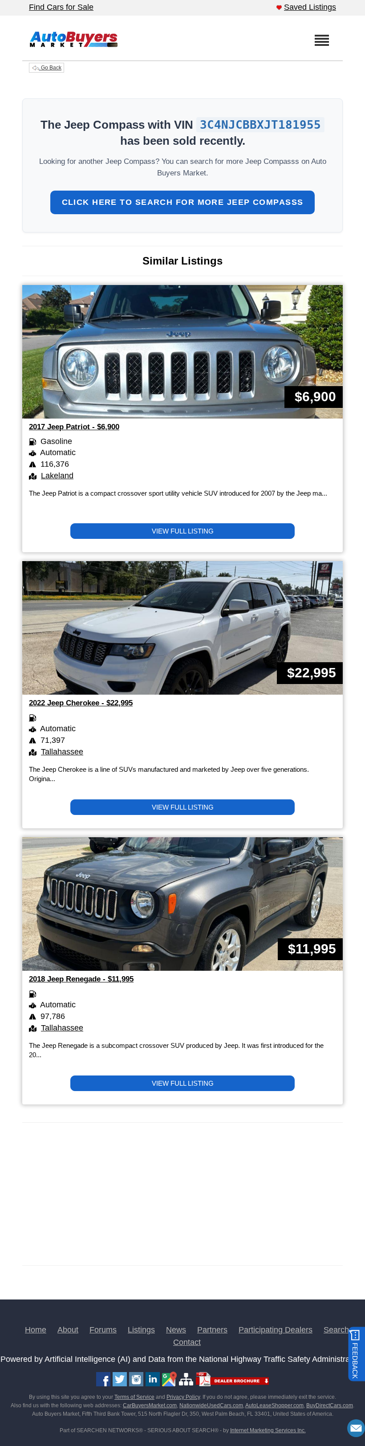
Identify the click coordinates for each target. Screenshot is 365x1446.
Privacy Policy (183, 1397)
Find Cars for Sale (61, 7)
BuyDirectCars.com (329, 1405)
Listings (141, 1329)
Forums (103, 1329)
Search (336, 1329)
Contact (187, 1342)
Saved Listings (310, 7)
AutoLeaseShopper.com (274, 1405)
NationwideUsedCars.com (211, 1405)
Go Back (50, 68)
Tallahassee (62, 751)
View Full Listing (183, 531)
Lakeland (57, 475)
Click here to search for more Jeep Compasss (183, 202)
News (176, 1329)
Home (35, 1329)
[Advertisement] (182, 1194)
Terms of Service (134, 1397)
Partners (212, 1329)
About (67, 1329)
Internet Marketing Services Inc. (268, 1430)
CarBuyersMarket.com (150, 1405)
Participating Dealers (275, 1329)
